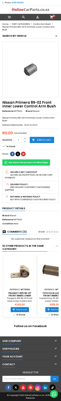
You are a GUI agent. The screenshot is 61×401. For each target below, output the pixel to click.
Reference (7, 111)
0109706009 (18, 2)
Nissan (13, 215)
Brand (29, 111)
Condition (7, 223)
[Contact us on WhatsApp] (54, 394)
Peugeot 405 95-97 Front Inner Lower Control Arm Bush (19, 296)
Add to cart (41, 140)
